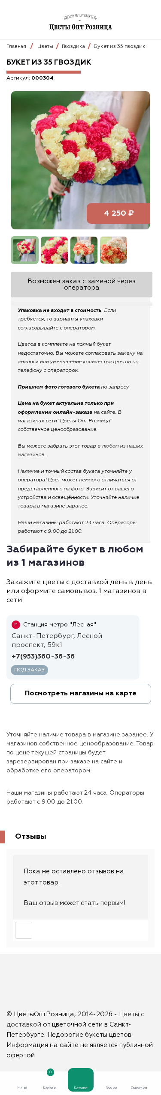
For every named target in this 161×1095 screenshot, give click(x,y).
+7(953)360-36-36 (43, 656)
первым (112, 903)
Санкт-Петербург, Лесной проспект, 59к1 (57, 641)
